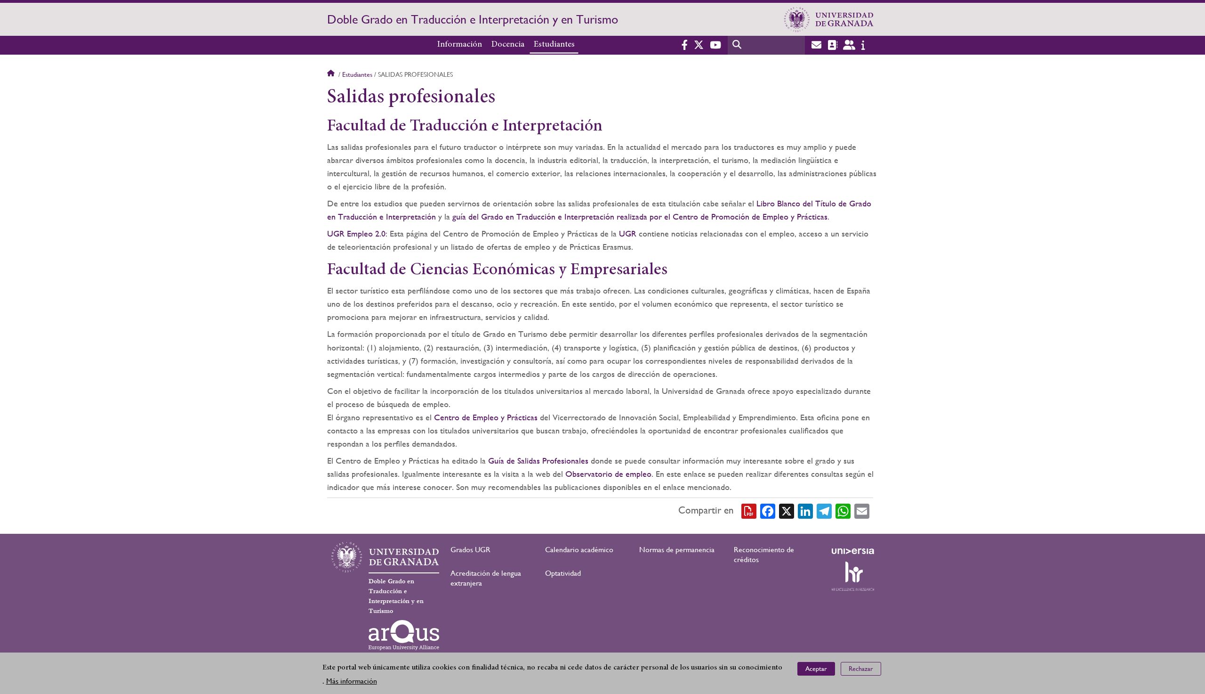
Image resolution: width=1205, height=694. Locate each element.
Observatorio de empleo (608, 474)
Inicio (332, 74)
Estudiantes (554, 45)
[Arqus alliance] (404, 635)
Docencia (507, 45)
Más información (351, 680)
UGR (627, 233)
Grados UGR (470, 549)
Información (459, 45)
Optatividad (563, 573)
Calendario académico (579, 549)
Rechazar (861, 668)
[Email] (861, 510)
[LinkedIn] (805, 510)
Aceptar (816, 668)
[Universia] (853, 551)
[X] (786, 510)
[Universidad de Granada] (829, 19)
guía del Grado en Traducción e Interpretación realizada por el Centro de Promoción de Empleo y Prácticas (639, 216)
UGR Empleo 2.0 (356, 233)
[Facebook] (767, 510)
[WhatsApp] (843, 510)
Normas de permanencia (677, 549)
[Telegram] (824, 510)
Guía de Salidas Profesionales (538, 460)
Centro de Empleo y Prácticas (486, 417)
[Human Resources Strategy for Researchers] (853, 576)
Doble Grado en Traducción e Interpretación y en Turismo (472, 19)
